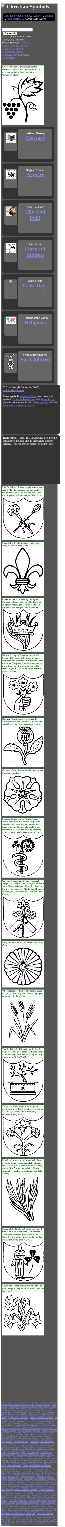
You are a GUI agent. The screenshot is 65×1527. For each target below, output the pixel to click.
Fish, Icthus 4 (6, 1471)
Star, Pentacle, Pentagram (13, 50)
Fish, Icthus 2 (38, 1471)
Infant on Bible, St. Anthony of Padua (23, 1427)
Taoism (25, 1434)
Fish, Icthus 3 (27, 1471)
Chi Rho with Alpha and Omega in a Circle (41, 1491)
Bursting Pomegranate (8, 1443)
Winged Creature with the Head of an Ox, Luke (33, 1484)
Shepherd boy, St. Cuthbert (31, 1473)
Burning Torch (6, 1458)
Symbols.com (48, 399)
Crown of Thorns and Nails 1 (25, 1403)
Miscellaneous (19, 54)
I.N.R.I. (52, 1469)
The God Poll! (35, 215)
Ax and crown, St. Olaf (34, 1458)
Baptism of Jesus (50, 1521)
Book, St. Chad (30, 1508)
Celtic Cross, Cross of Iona (10, 1429)
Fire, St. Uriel (22, 1443)
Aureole (17, 1488)
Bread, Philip (15, 1447)
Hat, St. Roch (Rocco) (49, 1473)
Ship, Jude (36, 1430)
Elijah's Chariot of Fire (45, 1427)
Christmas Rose (44, 1449)
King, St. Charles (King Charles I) (14, 1506)
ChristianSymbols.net (24, 399)
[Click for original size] (23, 123)
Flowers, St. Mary (14, 1486)
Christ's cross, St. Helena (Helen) (28, 1510)
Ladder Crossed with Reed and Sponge (30, 1475)
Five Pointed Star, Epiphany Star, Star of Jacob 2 (25, 1412)
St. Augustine (33, 1443)
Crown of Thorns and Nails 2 (46, 1403)
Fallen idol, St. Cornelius (29, 1406)
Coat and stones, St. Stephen (32, 1493)
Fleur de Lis (46, 1430)
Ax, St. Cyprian (21, 1469)
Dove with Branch (49, 1515)
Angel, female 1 (6, 1442)
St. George (24, 1423)
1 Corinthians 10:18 (35, 1419)
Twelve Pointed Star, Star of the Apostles (15, 1436)
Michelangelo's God (9, 1475)
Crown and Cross (24, 1480)
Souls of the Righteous (30, 1438)
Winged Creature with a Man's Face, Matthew (25, 1495)
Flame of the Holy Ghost (15, 1508)
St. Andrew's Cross (31, 1456)
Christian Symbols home (17, 15)
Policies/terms (13, 18)
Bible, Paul (25, 1488)
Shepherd (23, 1477)
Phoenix (12, 1469)
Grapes (17, 1416)
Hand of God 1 (23, 1464)
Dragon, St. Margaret (48, 1502)
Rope (32, 1523)
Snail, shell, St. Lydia (20, 1517)
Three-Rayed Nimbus (14, 1466)
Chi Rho (47, 1458)
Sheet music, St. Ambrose (24, 1408)
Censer (19, 1419)
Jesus (4, 45)
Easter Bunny (5, 1515)
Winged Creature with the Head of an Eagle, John (17, 1405)
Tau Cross (51, 1434)
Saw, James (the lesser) (44, 1486)
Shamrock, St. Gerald (46, 1488)
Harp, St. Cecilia (20, 1499)
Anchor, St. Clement (28, 1486)
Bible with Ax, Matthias (37, 1454)
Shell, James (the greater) (21, 1451)
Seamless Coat (13, 1477)
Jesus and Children (46, 1438)
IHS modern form (7, 1493)
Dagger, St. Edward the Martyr (31, 1429)
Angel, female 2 (46, 1440)
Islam (41, 1469)
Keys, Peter (25, 1416)
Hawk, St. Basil (43, 1519)
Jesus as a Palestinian (43, 1405)
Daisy (30, 1469)
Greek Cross (24, 1418)
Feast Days (35, 286)
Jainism (15, 1458)
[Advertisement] (45, 42)
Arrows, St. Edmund (8, 1467)
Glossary (35, 138)
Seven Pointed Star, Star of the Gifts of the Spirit (25, 1425)
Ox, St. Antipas (35, 1440)
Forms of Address (35, 252)
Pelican (23, 1453)
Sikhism (32, 1434)
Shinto (3, 1440)
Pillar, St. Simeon (7, 1499)
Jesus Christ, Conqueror (45, 1514)
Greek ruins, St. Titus (21, 1442)
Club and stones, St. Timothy (29, 1504)
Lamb (22, 1523)
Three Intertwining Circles (40, 1480)
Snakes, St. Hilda (45, 1456)
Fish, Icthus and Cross (37, 1423)
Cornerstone (12, 1510)
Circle (25, 1419)
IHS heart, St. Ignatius (14, 1434)
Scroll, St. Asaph (7, 1490)
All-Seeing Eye (14, 1406)
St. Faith (42, 1490)
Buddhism (33, 1490)
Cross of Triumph (33, 1453)
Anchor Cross (11, 1456)
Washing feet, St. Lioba (34, 1515)
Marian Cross (28, 1478)
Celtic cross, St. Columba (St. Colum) (39, 1497)
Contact (37, 15)
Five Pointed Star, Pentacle (36, 1506)
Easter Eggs (31, 1477)
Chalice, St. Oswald (50, 1429)
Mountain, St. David (15, 1478)
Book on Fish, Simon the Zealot (39, 1499)
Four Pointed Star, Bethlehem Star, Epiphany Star (18, 1514)
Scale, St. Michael (13, 1423)
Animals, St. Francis (9, 1430)
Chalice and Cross (7, 1403)
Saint (23, 45)
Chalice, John (41, 1434)
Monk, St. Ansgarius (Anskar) (45, 1445)
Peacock (41, 1451)
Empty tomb (12, 1480)
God (4, 48)
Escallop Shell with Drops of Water (13, 1497)
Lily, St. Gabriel (13, 1418)
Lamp (27, 1523)
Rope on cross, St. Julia (49, 1504)
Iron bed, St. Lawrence (44, 1447)
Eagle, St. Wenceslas (25, 1430)
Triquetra (22, 1458)
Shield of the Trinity (49, 1495)
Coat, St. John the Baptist (38, 1501)
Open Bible (5, 1447)
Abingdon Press (28, 396)
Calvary (34, 1451)
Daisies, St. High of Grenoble (11, 1438)
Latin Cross (13, 1501)
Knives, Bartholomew (28, 1447)
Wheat (46, 1469)
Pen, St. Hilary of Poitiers (33, 1512)
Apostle (14, 45)
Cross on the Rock (22, 1521)
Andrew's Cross (22, 1421)
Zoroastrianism (6, 1517)
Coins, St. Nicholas (26, 1445)
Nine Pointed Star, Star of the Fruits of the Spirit (28, 1410)
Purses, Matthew (22, 1454)
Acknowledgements (13, 390)
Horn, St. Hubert (20, 1462)
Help (4, 36)
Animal (6, 54)
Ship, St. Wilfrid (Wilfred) (38, 1517)
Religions (35, 322)
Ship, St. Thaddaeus (30, 1414)
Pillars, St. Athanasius (13, 1432)
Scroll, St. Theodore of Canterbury (41, 1418)
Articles (35, 175)
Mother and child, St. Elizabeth (27, 1467)
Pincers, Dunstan (46, 1510)
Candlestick (16, 1473)
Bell (7, 1523)
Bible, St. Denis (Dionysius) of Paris (35, 1432)
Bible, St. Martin (13, 1453)
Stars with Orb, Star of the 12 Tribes (42, 1442)
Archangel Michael (18, 1515)
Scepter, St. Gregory (8, 1454)
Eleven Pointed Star (8, 1449)
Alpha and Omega (40, 1478)
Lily (17, 1523)
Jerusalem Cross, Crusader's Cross (27, 1502)
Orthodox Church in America (18, 405)
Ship (37, 1523)
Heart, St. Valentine (36, 1521)
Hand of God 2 (12, 1464)
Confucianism (23, 1501)
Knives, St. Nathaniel (21, 1490)
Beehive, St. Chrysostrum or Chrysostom (37, 1466)
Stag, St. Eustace (32, 1449)
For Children (35, 359)
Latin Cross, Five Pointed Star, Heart (24, 1519)
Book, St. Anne (43, 1508)
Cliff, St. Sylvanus (16, 1512)
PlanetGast (42, 402)
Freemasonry (20, 1449)
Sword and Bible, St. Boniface (17, 1440)
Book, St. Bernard (7, 1488)
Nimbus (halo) (49, 1512)
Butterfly (20, 1456)
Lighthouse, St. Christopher (25, 1482)
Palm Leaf (34, 1488)
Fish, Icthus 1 (17, 1471)
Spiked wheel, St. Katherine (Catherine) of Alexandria (29, 1460)
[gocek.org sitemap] (3, 7)
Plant (18, 51)
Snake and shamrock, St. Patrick (39, 1462)
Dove (3, 1523)
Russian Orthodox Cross (9, 1504)
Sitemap (48, 15)
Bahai (36, 1469)
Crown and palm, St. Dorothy (40, 1436)
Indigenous (12, 1484)
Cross (25, 42)
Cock (12, 1523)
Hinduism (18, 1493)
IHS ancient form (46, 1453)
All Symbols (8, 57)
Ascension (11, 1421)
